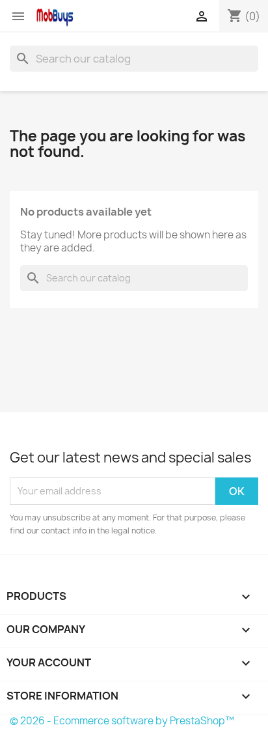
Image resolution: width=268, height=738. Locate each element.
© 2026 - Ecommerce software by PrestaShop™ (122, 721)
